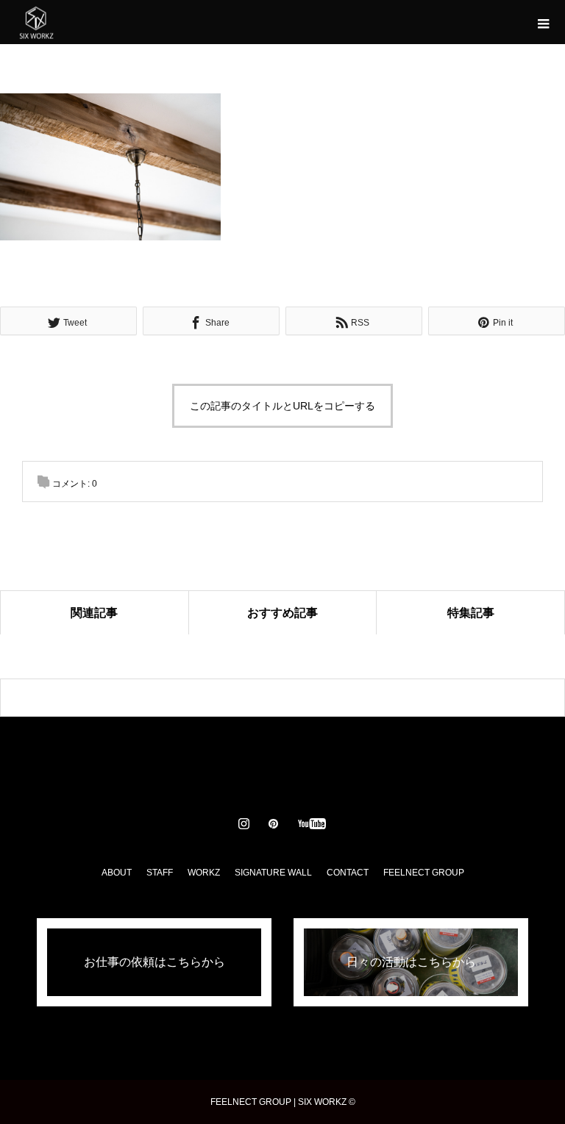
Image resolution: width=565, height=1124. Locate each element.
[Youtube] (312, 823)
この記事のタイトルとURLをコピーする (282, 406)
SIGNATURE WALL (273, 872)
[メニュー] (543, 22)
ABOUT (117, 872)
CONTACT (348, 872)
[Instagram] (244, 823)
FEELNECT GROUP (423, 872)
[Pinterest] (273, 823)
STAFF (159, 872)
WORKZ (204, 872)
